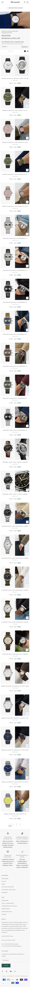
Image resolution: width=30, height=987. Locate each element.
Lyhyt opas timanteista (8, 887)
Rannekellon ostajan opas (9, 889)
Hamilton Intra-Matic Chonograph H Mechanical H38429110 (15, 238)
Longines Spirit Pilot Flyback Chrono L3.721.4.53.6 (15, 494)
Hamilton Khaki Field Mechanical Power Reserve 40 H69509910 (15, 622)
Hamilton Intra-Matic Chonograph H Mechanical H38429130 (15, 430)
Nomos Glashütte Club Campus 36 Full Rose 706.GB (15, 206)
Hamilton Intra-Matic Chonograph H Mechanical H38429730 (15, 302)
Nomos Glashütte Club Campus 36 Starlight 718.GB (15, 814)
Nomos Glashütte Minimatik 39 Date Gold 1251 (15, 686)
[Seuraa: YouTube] (11, 971)
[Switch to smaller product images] (27, 51)
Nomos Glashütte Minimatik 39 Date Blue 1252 (14, 750)
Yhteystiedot (5, 878)
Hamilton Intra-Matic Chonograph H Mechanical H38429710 (15, 270)
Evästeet (4, 914)
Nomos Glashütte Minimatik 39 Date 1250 (15, 718)
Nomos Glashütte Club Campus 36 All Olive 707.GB (15, 174)
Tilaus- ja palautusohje (8, 903)
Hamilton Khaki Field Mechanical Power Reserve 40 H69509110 (15, 558)
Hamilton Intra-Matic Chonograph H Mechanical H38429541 (15, 398)
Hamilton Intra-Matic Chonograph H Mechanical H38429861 (15, 334)
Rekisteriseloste (6, 909)
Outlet (3, 884)
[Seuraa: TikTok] (15, 971)
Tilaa (6, 965)
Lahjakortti (4, 892)
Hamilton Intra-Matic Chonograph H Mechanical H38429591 (15, 366)
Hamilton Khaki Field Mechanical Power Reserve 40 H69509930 (15, 590)
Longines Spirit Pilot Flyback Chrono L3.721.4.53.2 (15, 462)
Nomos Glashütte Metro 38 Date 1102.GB (15, 78)
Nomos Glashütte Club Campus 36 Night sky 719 (15, 782)
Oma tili (4, 881)
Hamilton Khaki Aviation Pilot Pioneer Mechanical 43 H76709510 (15, 654)
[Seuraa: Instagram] (6, 971)
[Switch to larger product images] (25, 51)
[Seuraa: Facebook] (2, 971)
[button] (15, 8)
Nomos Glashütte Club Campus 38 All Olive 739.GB (15, 110)
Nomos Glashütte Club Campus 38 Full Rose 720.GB (15, 142)
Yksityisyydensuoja (7, 911)
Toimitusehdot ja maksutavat (9, 906)
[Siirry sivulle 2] (20, 824)
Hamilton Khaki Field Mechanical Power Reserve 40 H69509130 (15, 526)
